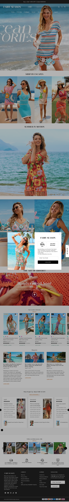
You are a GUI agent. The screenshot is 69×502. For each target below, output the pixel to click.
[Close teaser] (68, 245)
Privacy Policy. (41, 252)
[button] (67, 251)
